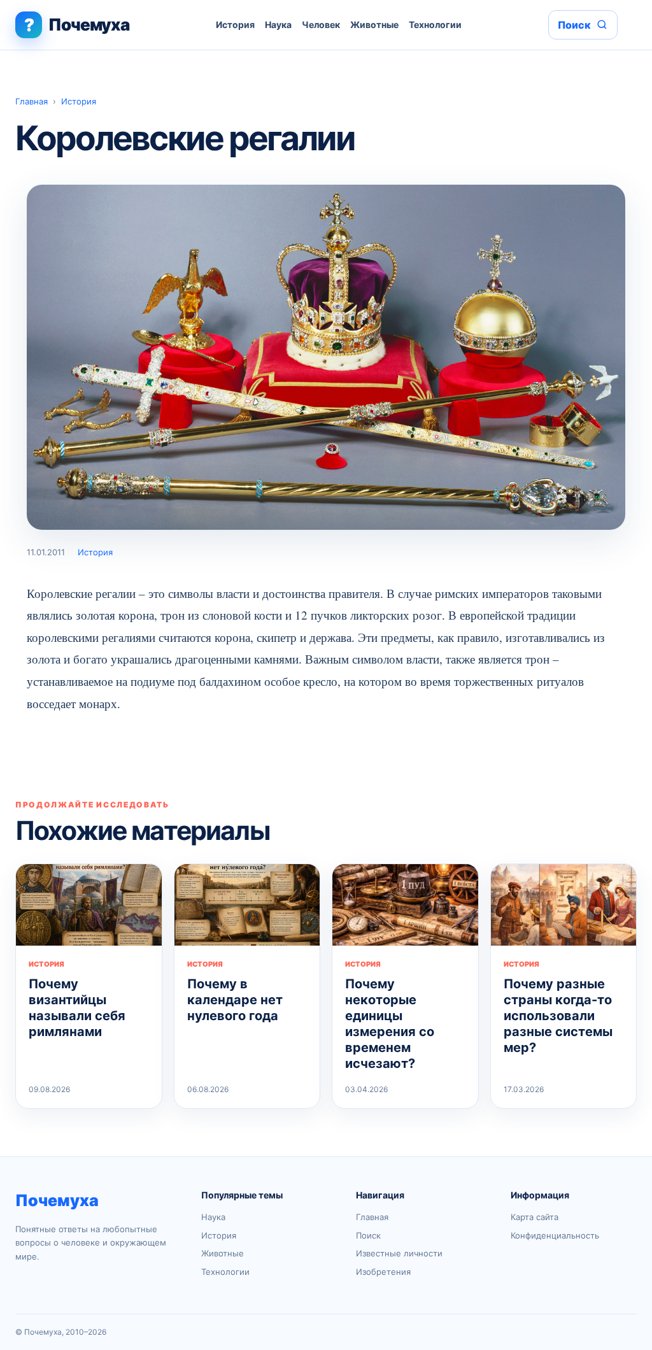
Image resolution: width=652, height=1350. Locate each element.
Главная (31, 101)
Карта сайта (534, 1217)
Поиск (368, 1235)
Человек (321, 24)
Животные (374, 24)
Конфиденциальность (555, 1235)
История (235, 24)
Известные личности (399, 1253)
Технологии (435, 24)
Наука (278, 24)
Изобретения (383, 1272)
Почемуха (57, 1200)
